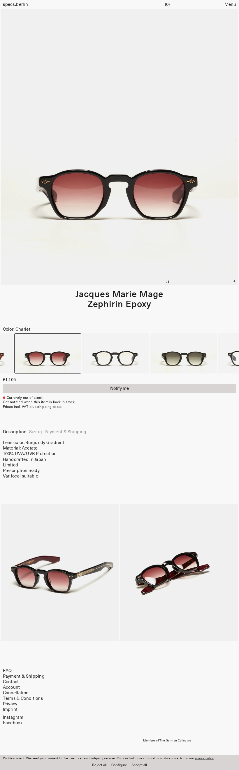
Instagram (13, 718)
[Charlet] (47, 353)
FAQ (7, 671)
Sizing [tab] (35, 432)
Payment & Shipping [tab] (66, 432)
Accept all (139, 765)
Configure (119, 765)
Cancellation (16, 693)
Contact (11, 682)
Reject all (99, 765)
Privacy (10, 704)
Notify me (119, 388)
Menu (230, 4)
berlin (15, 4)
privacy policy (204, 758)
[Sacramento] (183, 353)
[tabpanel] (119, 459)
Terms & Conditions (23, 699)
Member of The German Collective (167, 740)
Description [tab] (15, 432)
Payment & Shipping (24, 676)
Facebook (13, 723)
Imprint (10, 710)
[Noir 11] (115, 353)
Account (11, 687)
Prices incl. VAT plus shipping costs (32, 407)
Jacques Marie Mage (119, 294)
